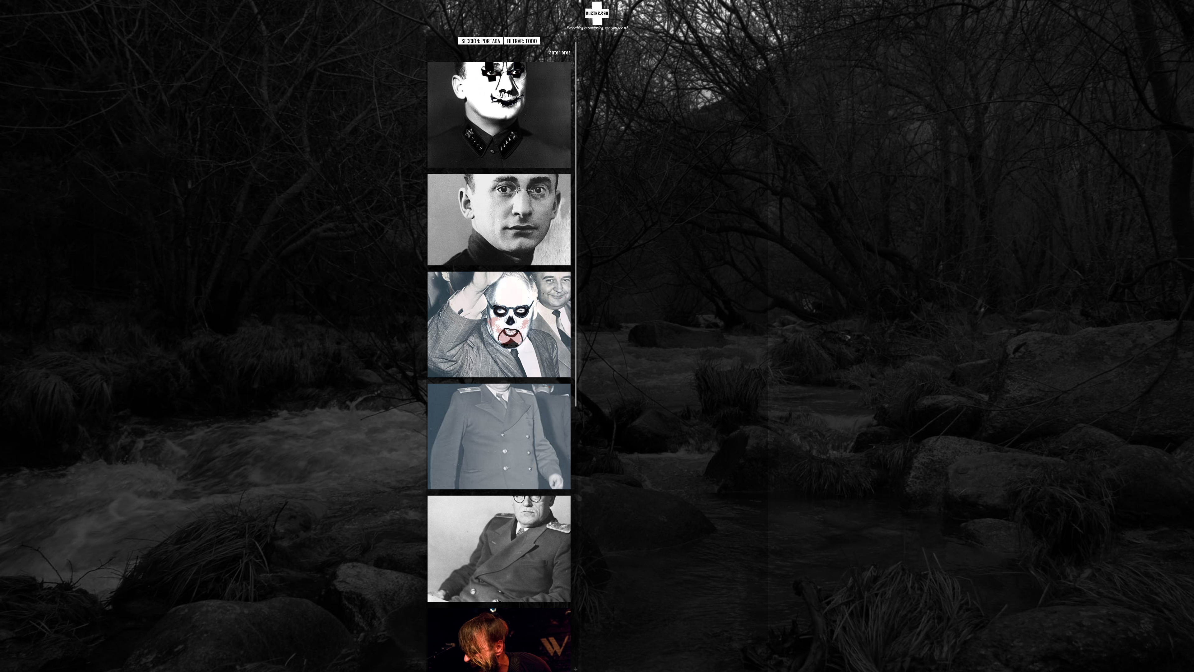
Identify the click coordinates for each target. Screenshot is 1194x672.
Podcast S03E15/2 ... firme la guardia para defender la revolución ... (499, 114)
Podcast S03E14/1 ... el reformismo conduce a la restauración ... (499, 548)
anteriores (560, 52)
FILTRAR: (522, 40)
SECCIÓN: (480, 40)
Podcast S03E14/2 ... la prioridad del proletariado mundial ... (499, 436)
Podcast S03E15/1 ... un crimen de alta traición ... (499, 219)
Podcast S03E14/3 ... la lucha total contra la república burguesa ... (499, 324)
